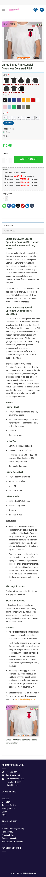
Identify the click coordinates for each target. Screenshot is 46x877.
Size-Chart (6, 802)
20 (6, 198)
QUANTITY (6, 153)
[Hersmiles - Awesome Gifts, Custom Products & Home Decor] (19, 10)
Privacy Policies (8, 808)
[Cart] (42, 10)
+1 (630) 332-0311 (14, 772)
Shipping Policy (8, 835)
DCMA (4, 812)
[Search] (35, 10)
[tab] (23, 225)
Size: (5, 113)
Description (8, 225)
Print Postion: (8, 129)
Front (7, 132)
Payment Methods (9, 838)
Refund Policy (9, 231)
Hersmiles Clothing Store (25, 699)
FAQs (4, 815)
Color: (6, 95)
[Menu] (3, 9)
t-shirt (10, 194)
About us (5, 798)
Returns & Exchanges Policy (13, 828)
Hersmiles (25, 301)
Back (7, 136)
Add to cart (28, 159)
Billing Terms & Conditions (12, 841)
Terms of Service (9, 805)
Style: (6, 75)
